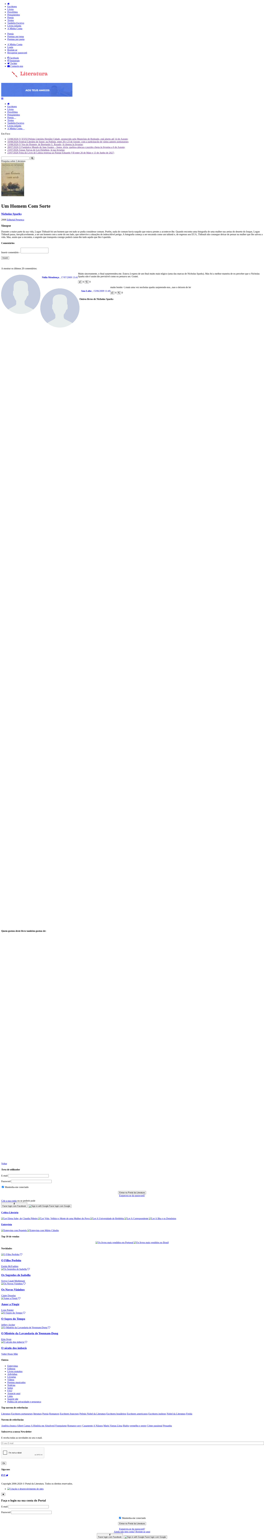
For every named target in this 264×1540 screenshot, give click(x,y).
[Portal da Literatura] (24, 76)
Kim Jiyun (6, 1339)
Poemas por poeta (15, 39)
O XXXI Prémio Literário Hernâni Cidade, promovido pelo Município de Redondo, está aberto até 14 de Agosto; (67, 139)
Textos (10, 20)
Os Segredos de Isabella (16, 1275)
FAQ (9, 1390)
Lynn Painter (7, 1310)
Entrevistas (12, 1366)
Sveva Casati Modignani (13, 1281)
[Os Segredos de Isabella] (15, 1269)
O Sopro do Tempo (13, 1318)
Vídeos (10, 1379)
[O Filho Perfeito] (11, 1254)
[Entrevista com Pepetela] (14, 1230)
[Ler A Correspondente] (137, 1218)
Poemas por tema (15, 36)
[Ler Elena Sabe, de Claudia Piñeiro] (19, 1218)
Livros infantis (14, 25)
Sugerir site (12, 1399)
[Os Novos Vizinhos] (13, 1283)
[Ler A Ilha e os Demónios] (162, 1218)
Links (10, 1396)
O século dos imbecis (14, 1348)
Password (6, 1181)
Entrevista (6, 1224)
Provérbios (12, 12)
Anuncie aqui (13, 1393)
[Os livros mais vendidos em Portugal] (114, 1242)
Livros (10, 9)
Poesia (10, 17)
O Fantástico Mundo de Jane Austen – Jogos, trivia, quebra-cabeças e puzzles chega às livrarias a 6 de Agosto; (66, 147)
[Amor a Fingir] (10, 1298)
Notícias (11, 1385)
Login (10, 47)
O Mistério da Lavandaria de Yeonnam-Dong (29, 1333)
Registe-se (12, 50)
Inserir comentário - (11, 252)
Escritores (12, 6)
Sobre (10, 1388)
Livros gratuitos (14, 1371)
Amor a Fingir (10, 1304)
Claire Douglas (8, 1295)
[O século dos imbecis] (14, 1342)
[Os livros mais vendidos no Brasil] (151, 1242)
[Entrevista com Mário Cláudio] (43, 1230)
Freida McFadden (9, 1266)
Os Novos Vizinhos (13, 1289)
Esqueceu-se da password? (132, 1195)
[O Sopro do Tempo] (13, 1313)
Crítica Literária (9, 1212)
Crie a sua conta (9, 1200)
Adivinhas (12, 1374)
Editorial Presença (15, 219)
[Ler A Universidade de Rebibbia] (107, 1218)
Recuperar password (17, 52)
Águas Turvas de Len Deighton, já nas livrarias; (36, 150)
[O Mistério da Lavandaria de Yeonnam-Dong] (25, 1327)
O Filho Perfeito (11, 1260)
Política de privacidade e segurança (24, 1401)
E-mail (4, 1175)
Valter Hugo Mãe (9, 1354)
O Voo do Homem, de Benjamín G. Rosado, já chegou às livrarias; (45, 144)
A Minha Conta (14, 28)
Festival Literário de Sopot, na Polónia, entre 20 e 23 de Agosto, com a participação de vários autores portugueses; (68, 141)
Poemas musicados (16, 1382)
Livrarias (11, 1377)
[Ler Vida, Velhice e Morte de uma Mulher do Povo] (64, 1218)
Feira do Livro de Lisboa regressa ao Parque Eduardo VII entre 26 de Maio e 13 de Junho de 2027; (60, 152)
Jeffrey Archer (8, 1324)
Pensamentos (13, 14)
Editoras (11, 1368)
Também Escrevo (15, 23)
